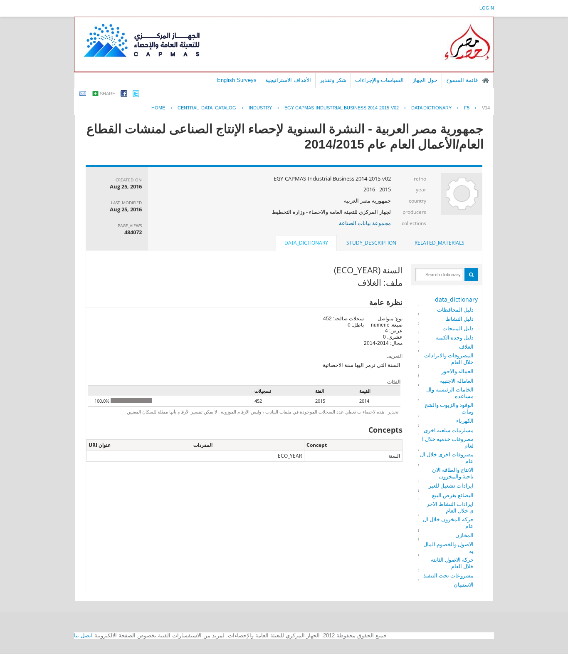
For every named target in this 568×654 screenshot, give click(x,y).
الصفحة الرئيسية (485, 80)
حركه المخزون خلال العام (448, 522)
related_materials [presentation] (439, 242)
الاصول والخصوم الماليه (448, 547)
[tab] (439, 243)
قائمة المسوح (462, 80)
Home (158, 107)
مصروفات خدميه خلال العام (448, 442)
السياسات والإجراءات (379, 80)
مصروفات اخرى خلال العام (447, 457)
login (486, 7)
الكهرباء (465, 420)
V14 (486, 107)
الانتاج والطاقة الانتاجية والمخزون (453, 473)
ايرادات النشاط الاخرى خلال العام (450, 507)
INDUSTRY (260, 107)
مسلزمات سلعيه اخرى (449, 430)
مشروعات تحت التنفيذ (448, 575)
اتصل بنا (83, 635)
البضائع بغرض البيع (453, 495)
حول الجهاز (424, 80)
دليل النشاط (460, 318)
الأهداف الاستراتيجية (288, 80)
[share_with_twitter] (136, 95)
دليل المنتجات (458, 328)
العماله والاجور (457, 371)
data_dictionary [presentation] (306, 242)
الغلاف (466, 346)
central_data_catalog (207, 107)
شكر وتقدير (333, 80)
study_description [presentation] (371, 242)
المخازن (464, 535)
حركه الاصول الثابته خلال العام (452, 563)
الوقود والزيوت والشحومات (449, 408)
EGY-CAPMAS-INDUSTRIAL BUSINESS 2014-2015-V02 (341, 107)
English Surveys (237, 80)
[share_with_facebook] (124, 95)
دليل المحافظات (455, 309)
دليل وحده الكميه (454, 337)
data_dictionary (456, 299)
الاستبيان (464, 584)
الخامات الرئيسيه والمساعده (450, 392)
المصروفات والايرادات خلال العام (449, 358)
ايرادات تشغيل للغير (451, 485)
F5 (466, 107)
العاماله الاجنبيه (457, 380)
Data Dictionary (431, 107)
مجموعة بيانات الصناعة (365, 223)
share (107, 93)
